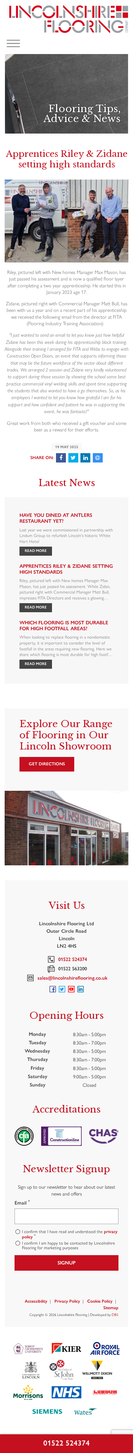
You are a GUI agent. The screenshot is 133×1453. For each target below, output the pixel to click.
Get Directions (47, 764)
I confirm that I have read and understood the (70, 1234)
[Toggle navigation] (13, 44)
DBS (115, 1314)
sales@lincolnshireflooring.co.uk (71, 978)
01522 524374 (66, 1442)
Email (22, 1203)
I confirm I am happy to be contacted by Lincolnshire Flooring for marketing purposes (68, 1245)
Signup (66, 1263)
